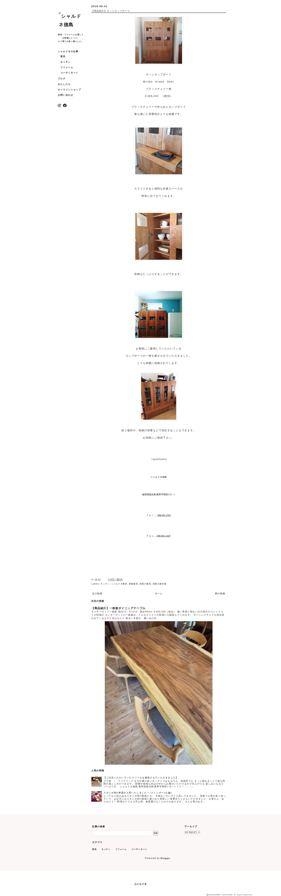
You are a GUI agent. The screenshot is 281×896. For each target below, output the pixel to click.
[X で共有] (115, 579)
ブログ (62, 78)
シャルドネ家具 (119, 583)
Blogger (165, 858)
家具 (63, 56)
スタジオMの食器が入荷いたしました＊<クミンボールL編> (137, 792)
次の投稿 (97, 593)
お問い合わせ (65, 95)
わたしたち (64, 84)
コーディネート (69, 72)
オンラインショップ (69, 89)
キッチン (65, 61)
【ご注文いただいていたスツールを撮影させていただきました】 (140, 777)
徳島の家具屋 (160, 583)
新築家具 (133, 583)
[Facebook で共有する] (118, 579)
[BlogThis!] (112, 579)
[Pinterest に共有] (121, 579)
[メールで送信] (109, 579)
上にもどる (140, 883)
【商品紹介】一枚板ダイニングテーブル (118, 608)
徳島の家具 (145, 583)
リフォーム (66, 67)
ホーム (159, 593)
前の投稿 (220, 593)
